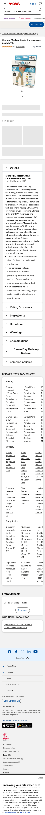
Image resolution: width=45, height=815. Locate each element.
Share (38, 46)
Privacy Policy (10, 812)
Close (40, 777)
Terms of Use (24, 812)
